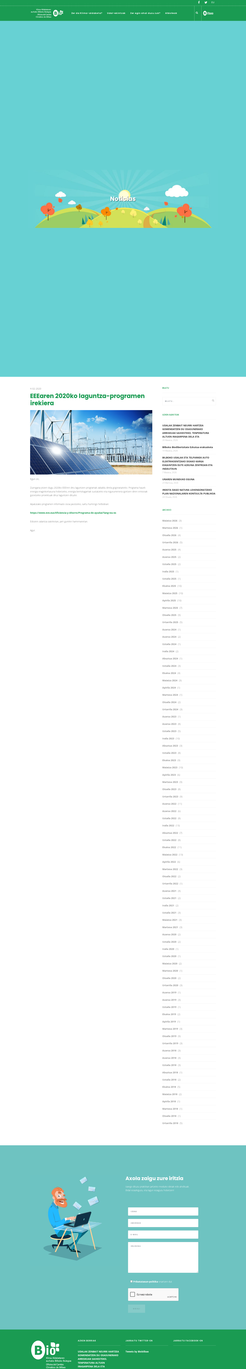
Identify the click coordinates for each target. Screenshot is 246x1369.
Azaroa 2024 (169, 629)
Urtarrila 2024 (170, 709)
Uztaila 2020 (169, 941)
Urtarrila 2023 (170, 796)
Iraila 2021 (168, 905)
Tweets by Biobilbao (137, 1351)
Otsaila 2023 (169, 789)
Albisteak (171, 13)
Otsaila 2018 (169, 1116)
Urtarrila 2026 (170, 542)
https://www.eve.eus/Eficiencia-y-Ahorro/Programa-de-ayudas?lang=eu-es (73, 512)
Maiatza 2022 (169, 854)
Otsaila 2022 (169, 876)
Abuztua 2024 (170, 658)
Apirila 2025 (169, 600)
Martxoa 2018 (170, 1108)
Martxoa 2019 (170, 1028)
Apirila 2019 (169, 1021)
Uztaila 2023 (169, 731)
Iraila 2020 (168, 949)
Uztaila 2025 (169, 564)
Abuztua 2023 (170, 745)
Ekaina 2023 (169, 760)
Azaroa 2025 (169, 549)
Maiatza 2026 (169, 520)
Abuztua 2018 (170, 1072)
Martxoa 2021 (170, 927)
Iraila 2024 (168, 651)
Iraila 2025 (168, 571)
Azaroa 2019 (169, 992)
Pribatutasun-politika (145, 1281)
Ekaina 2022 (169, 847)
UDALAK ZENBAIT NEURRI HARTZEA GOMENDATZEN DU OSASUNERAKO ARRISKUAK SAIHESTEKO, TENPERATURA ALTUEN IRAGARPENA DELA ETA (98, 1359)
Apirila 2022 (169, 861)
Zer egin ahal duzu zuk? (145, 13)
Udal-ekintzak (116, 13)
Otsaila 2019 (169, 1036)
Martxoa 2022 (170, 869)
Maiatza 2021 (169, 919)
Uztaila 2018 (169, 1065)
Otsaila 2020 (169, 978)
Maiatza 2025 (169, 593)
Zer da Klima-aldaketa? (86, 13)
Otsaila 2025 (169, 615)
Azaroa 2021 (169, 890)
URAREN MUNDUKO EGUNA (178, 479)
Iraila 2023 (168, 738)
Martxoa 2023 (170, 782)
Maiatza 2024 (169, 680)
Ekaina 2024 (169, 673)
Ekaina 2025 (169, 585)
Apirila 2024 (169, 687)
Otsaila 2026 (169, 535)
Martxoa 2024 (170, 694)
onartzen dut (152, 1281)
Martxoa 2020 (170, 970)
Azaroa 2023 (169, 716)
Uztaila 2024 (169, 644)
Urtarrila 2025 (170, 622)
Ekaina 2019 (169, 1014)
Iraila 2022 (168, 825)
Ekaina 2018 (169, 1086)
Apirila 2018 (169, 1101)
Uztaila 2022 (169, 818)
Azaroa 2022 (169, 803)
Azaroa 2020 (169, 934)
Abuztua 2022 (170, 832)
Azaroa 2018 (169, 1050)
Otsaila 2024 (169, 702)
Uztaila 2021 (169, 898)
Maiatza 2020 (169, 963)
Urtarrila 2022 (170, 883)
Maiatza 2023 (169, 767)
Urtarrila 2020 (170, 985)
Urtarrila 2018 (170, 1123)
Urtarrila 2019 (170, 1043)
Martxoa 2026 (170, 527)
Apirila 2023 (169, 774)
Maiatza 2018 (169, 1094)
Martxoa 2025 (170, 607)
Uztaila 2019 (169, 1007)
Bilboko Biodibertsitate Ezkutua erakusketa (187, 447)
